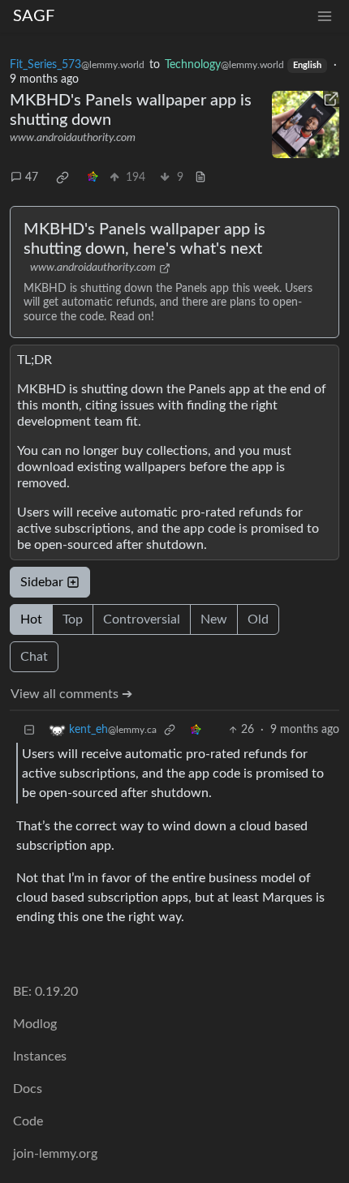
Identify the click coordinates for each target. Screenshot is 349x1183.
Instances (40, 1056)
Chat (34, 656)
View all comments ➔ (71, 694)
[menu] (324, 16)
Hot (31, 619)
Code (28, 1121)
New (213, 619)
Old (258, 619)
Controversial (141, 619)
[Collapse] (29, 730)
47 (31, 177)
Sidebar (41, 582)
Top (72, 619)
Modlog (35, 1024)
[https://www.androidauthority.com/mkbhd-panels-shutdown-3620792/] (306, 125)
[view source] (200, 178)
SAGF (33, 16)
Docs (27, 1088)
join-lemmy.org (55, 1153)
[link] (62, 177)
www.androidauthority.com (73, 138)
